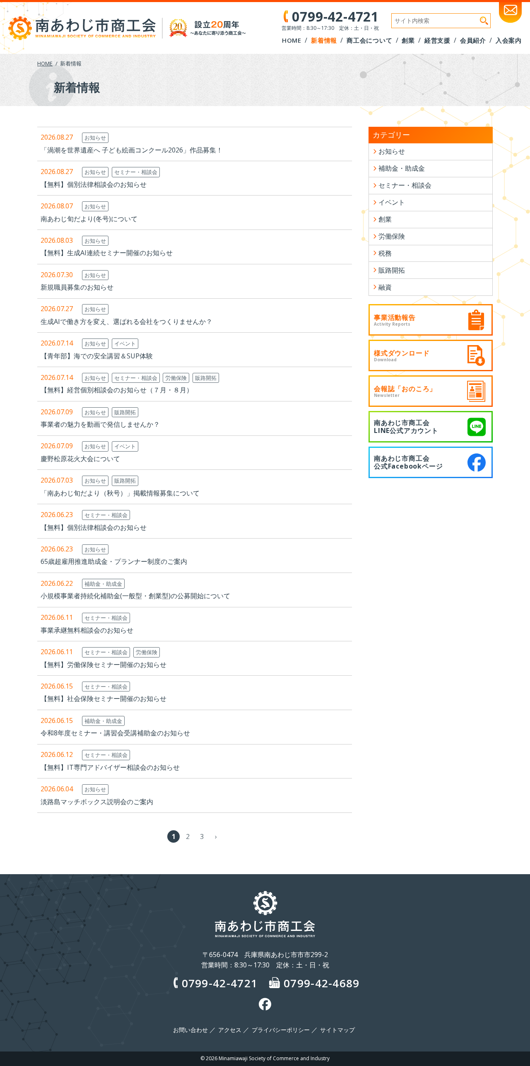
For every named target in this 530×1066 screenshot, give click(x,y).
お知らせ (95, 137)
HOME (45, 63)
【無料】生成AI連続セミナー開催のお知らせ (107, 252)
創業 (385, 219)
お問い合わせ (190, 1030)
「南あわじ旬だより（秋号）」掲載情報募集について (120, 493)
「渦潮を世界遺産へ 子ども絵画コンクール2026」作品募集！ (132, 150)
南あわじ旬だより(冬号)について (89, 218)
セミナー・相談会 (135, 172)
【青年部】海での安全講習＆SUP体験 (97, 355)
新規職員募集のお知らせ (77, 287)
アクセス (229, 1030)
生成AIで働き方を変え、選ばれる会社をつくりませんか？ (126, 321)
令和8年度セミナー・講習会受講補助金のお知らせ (115, 732)
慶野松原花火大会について (80, 458)
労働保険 (176, 378)
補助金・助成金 (103, 583)
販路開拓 (206, 378)
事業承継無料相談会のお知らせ (87, 630)
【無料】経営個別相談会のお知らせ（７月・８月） (117, 389)
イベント (125, 343)
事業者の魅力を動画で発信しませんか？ (100, 424)
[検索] (484, 20)
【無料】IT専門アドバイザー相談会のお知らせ (110, 767)
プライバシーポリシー (281, 1030)
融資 (385, 287)
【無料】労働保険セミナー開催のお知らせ (103, 664)
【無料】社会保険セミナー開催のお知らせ (103, 698)
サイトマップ (337, 1030)
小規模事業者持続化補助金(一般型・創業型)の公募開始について (135, 595)
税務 (385, 253)
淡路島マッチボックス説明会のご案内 (97, 801)
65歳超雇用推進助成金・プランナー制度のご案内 (114, 561)
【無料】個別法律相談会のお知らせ (94, 184)
